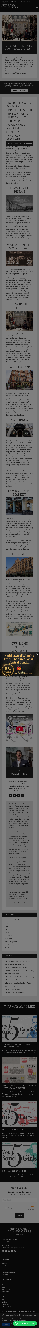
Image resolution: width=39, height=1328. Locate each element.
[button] (25, 1323)
